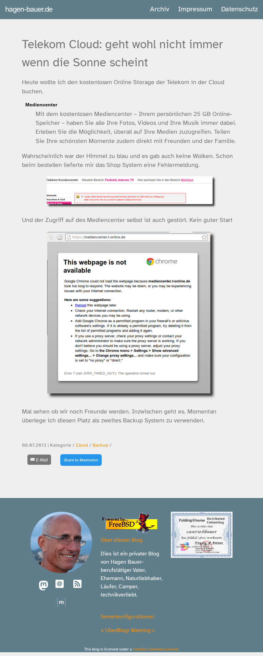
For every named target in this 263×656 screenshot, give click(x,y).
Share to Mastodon (81, 460)
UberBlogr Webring (128, 630)
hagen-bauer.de (28, 9)
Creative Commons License (155, 649)
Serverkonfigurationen (127, 616)
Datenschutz (239, 9)
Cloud (82, 445)
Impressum (195, 9)
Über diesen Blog (121, 540)
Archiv (159, 9)
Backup (100, 445)
